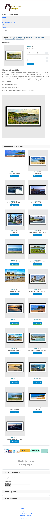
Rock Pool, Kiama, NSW (14, 380)
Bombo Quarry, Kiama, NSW (37, 291)
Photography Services (8, 22)
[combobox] (9, 30)
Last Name (8, 483)
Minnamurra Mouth (14, 262)
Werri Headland (14, 409)
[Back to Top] (49, 519)
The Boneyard (37, 173)
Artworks (5, 20)
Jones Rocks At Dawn (37, 203)
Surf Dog (37, 409)
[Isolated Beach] (14, 55)
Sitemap (22, 508)
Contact (4, 27)
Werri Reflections (14, 291)
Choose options (14, 175)
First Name (8, 481)
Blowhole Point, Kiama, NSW (37, 232)
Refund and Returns (25, 515)
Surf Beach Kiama (14, 173)
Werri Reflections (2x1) (14, 350)
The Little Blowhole (37, 380)
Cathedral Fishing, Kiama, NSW (37, 350)
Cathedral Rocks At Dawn (14, 439)
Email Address (9, 479)
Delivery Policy (24, 518)
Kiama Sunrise (14, 321)
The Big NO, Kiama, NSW (37, 262)
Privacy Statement (25, 511)
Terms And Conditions (26, 513)
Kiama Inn (14, 232)
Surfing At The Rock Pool (14, 203)
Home (4, 17)
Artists (4, 24)
